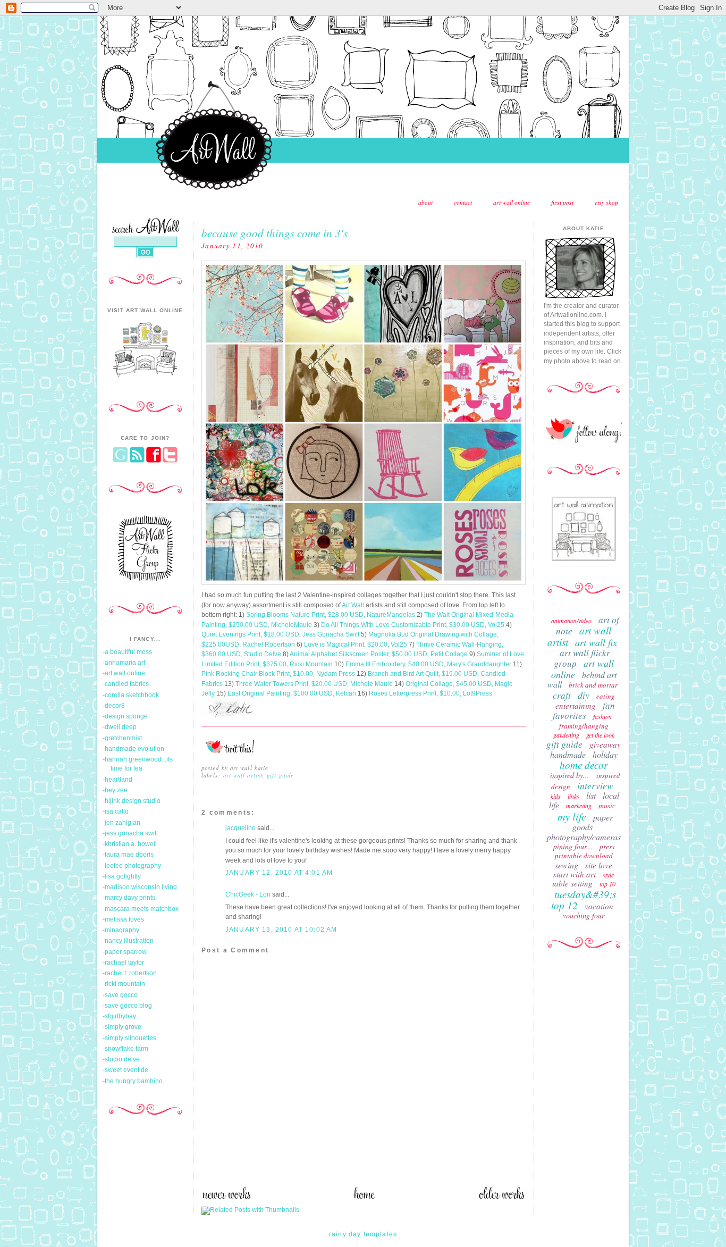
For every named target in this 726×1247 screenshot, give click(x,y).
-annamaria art (124, 662)
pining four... (573, 846)
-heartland (117, 779)
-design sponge (125, 716)
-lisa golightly (122, 876)
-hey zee (115, 790)
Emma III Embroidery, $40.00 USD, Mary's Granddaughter (428, 664)
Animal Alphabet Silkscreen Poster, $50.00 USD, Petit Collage (379, 654)
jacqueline (240, 828)
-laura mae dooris (128, 854)
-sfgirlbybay (119, 1016)
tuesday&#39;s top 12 (583, 900)
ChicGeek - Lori (248, 894)
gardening (566, 735)
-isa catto (116, 811)
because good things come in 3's (274, 232)
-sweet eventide (125, 1070)
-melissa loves (123, 919)
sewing (566, 865)
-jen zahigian (121, 822)
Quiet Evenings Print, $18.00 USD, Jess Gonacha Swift (280, 634)
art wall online (511, 202)
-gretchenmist (122, 738)
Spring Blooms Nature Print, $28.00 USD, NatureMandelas (330, 615)
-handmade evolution (133, 749)
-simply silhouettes (129, 1038)
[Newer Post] (226, 1197)
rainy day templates (363, 1234)
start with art (574, 874)
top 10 (607, 884)
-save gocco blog (127, 1005)
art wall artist (243, 775)
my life (572, 816)
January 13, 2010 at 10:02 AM (281, 929)
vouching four (583, 915)
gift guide (280, 775)
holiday (605, 754)
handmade (568, 754)
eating (605, 696)
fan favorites (584, 710)
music (606, 805)
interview (595, 785)
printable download (584, 855)
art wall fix (596, 642)
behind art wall (582, 679)
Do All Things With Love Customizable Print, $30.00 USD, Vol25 (412, 625)
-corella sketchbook (131, 695)
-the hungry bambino (133, 1081)
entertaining (575, 705)
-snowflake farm (125, 1048)
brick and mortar (593, 685)
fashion (602, 716)
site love (598, 865)
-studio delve (121, 1059)
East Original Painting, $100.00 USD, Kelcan (291, 693)
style (608, 875)
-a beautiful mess (127, 652)
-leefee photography (132, 866)
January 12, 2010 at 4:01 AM (279, 872)
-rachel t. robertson (130, 973)
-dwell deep (120, 727)
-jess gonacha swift (130, 833)
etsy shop (606, 202)
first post (562, 202)
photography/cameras (584, 836)
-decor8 (114, 705)
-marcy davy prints (129, 897)
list (591, 795)
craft (562, 695)
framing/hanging (584, 726)
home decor (583, 765)
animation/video (571, 620)
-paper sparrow (125, 952)
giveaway (605, 744)
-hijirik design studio (132, 801)
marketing (579, 805)
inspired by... (569, 775)
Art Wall (353, 605)
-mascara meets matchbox (141, 909)
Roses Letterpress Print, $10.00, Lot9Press (430, 693)
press (607, 846)
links (573, 796)
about (425, 202)
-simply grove (122, 1027)
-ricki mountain (124, 984)
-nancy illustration (128, 941)
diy (583, 695)
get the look (600, 735)
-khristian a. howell (130, 844)
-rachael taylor (123, 962)
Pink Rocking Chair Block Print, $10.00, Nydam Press (278, 674)
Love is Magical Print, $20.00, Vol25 (355, 644)
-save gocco (120, 995)
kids (556, 796)
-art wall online (124, 673)
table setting (572, 883)
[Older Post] (502, 1197)
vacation (599, 906)
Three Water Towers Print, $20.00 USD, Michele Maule (313, 684)
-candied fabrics (126, 684)
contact (463, 202)
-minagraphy (121, 930)
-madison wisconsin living (140, 887)
